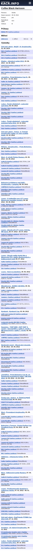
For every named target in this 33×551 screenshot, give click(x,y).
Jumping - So (5, 92)
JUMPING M (4, 187)
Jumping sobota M (6, 507)
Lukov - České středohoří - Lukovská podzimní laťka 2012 (14, 122)
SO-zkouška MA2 (6, 366)
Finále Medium (5, 84)
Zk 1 (2, 545)
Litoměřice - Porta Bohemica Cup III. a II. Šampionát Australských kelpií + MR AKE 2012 (16, 376)
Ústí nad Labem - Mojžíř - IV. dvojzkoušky (16, 47)
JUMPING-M (4, 69)
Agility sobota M (6, 499)
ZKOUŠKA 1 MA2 (6, 189)
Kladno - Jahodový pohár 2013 (12, 61)
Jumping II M (5, 438)
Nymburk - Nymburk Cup (10, 311)
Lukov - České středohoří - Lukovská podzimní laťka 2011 (14, 542)
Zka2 (2, 100)
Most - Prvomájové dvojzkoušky (13, 412)
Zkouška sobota (6, 393)
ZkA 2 (3, 55)
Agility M (3, 161)
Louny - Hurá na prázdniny (11, 272)
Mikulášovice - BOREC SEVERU (13, 286)
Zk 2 (2, 524)
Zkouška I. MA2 (5, 142)
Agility (3, 261)
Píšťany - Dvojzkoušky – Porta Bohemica (16, 147)
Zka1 (2, 96)
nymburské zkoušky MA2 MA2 (10, 322)
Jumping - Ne (5, 88)
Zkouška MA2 (5, 173)
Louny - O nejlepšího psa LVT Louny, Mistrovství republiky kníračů (14, 199)
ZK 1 (2, 304)
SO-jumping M (5, 361)
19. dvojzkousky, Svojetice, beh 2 (11, 536)
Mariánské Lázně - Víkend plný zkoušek (15, 345)
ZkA (2, 268)
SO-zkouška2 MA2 (6, 370)
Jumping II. (4, 300)
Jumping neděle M (6, 503)
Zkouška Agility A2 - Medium (9, 221)
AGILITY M (4, 402)
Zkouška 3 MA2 (6, 116)
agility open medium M (8, 314)
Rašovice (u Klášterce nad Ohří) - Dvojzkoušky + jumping (13, 183)
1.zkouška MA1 (5, 416)
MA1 (2, 449)
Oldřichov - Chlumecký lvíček (12, 457)
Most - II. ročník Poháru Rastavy (12, 157)
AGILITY (3, 335)
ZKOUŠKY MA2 (6, 407)
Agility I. (3, 290)
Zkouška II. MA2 (6, 138)
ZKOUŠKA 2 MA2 (6, 193)
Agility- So (4, 81)
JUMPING (4, 337)
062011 (3, 32)
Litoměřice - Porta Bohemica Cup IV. (14, 77)
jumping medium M (7, 318)
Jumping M (4, 168)
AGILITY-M (4, 65)
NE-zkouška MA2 (6, 353)
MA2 (2, 72)
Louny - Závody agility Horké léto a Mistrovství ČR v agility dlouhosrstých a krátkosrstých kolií (15, 257)
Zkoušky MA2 (5, 281)
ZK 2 (2, 308)
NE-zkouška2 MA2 (6, 357)
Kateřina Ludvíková (13, 32)
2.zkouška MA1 (5, 420)
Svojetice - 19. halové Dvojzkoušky (14, 528)
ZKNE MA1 (4, 511)
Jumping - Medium (6, 213)
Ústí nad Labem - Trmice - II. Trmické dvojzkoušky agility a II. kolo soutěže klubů (14, 133)
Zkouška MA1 (5, 468)
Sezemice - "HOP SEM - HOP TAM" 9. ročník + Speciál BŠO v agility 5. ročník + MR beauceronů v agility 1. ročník (16, 328)
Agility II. (3, 294)
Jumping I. (4, 297)
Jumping (4, 264)
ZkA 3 (3, 58)
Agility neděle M (6, 495)
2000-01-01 (4, 39)
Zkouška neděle (6, 389)
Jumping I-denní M (6, 238)
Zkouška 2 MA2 (6, 112)
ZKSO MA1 (4, 514)
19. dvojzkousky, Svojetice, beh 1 (11, 532)
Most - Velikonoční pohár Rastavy (13, 473)
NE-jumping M (5, 349)
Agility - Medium (6, 204)
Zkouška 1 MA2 (6, 108)
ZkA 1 (3, 51)
